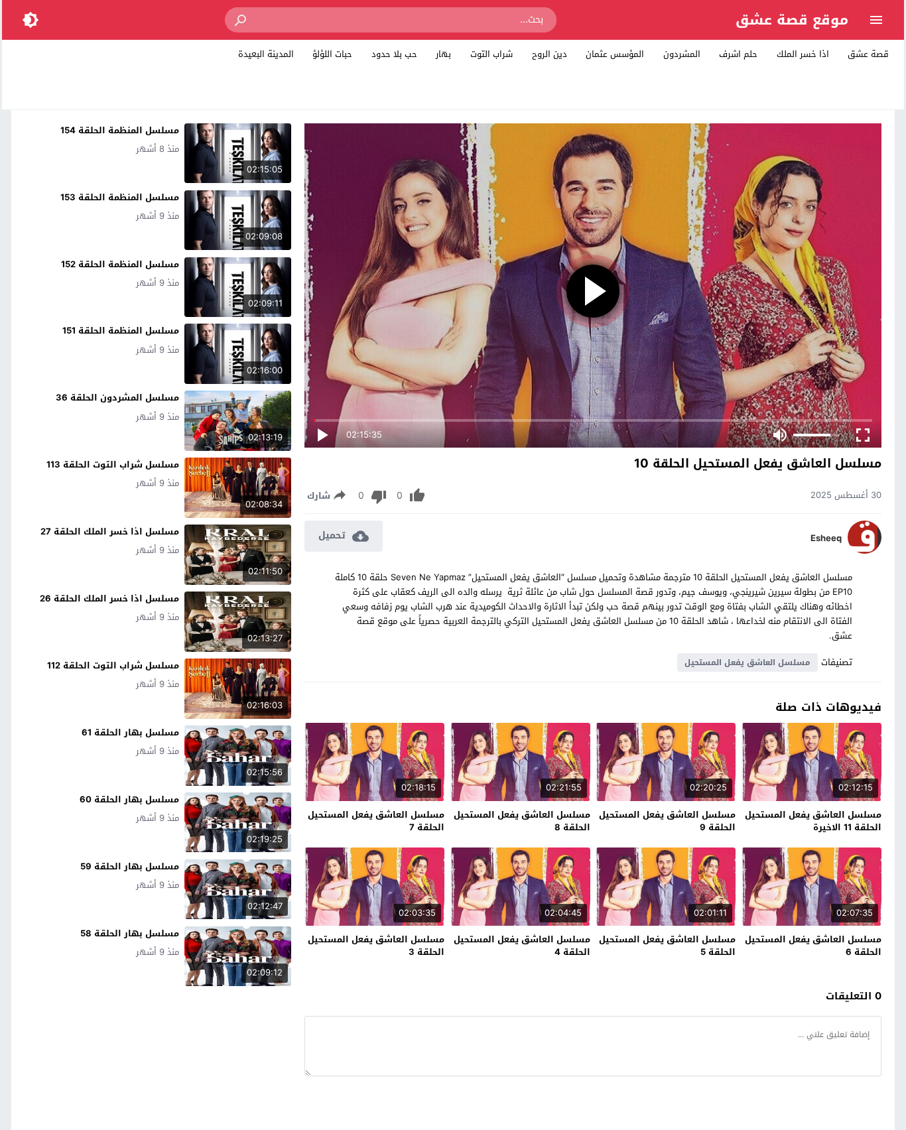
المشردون (681, 54)
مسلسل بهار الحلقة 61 (130, 732)
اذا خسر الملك (803, 54)
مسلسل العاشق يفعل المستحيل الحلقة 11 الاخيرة (813, 821)
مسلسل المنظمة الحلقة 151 (120, 330)
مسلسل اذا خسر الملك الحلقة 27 (109, 531)
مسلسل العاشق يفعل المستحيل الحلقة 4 (522, 946)
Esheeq (826, 538)
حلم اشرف (738, 54)
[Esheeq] (864, 550)
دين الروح (549, 54)
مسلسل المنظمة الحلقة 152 (120, 264)
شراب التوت (491, 54)
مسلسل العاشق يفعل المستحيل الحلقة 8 (522, 821)
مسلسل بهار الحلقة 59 (129, 866)
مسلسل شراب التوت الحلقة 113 (112, 464)
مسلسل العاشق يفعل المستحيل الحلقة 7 (376, 821)
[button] (241, 19)
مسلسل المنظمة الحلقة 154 (119, 130)
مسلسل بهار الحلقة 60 (129, 799)
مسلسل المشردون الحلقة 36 (117, 397)
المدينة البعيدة (266, 54)
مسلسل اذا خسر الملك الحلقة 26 (109, 598)
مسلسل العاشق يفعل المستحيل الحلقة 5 (667, 946)
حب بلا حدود (394, 54)
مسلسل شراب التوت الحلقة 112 (113, 665)
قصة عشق (868, 54)
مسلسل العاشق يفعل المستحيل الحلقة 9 (667, 821)
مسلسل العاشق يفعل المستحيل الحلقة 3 (376, 946)
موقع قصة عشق (792, 20)
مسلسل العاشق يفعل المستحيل (747, 662)
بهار (443, 54)
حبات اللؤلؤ (332, 54)
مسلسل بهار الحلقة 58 (129, 933)
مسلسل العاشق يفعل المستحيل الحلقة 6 (813, 946)
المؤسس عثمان (615, 54)
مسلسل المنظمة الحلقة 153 (119, 197)
